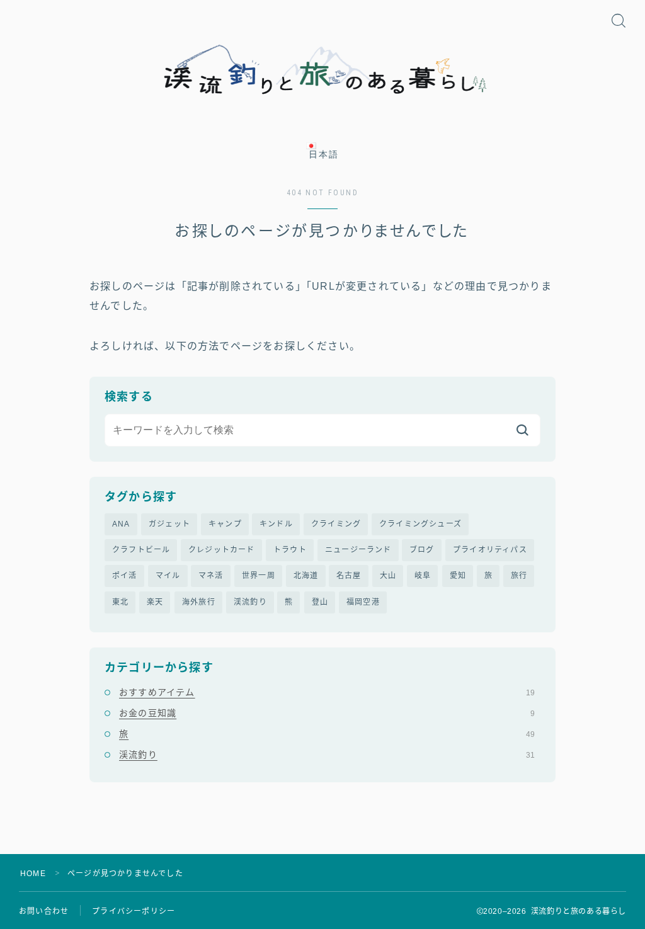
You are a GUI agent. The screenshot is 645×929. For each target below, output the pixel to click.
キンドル (276, 524)
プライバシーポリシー (133, 911)
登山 (320, 602)
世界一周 (258, 575)
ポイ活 (124, 575)
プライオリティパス (490, 549)
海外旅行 (198, 602)
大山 (388, 575)
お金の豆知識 (327, 713)
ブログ (422, 549)
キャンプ (225, 524)
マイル (168, 575)
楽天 (155, 602)
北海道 (306, 575)
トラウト (290, 549)
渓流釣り (250, 602)
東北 (120, 602)
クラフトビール (141, 549)
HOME (33, 873)
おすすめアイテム (327, 692)
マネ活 (211, 575)
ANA (121, 524)
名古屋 (349, 575)
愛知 (458, 575)
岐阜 (422, 575)
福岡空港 (363, 602)
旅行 (519, 575)
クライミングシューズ (420, 524)
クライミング (336, 524)
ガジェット (169, 524)
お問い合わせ (44, 911)
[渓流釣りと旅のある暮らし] (322, 70)
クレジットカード (221, 549)
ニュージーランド (358, 549)
